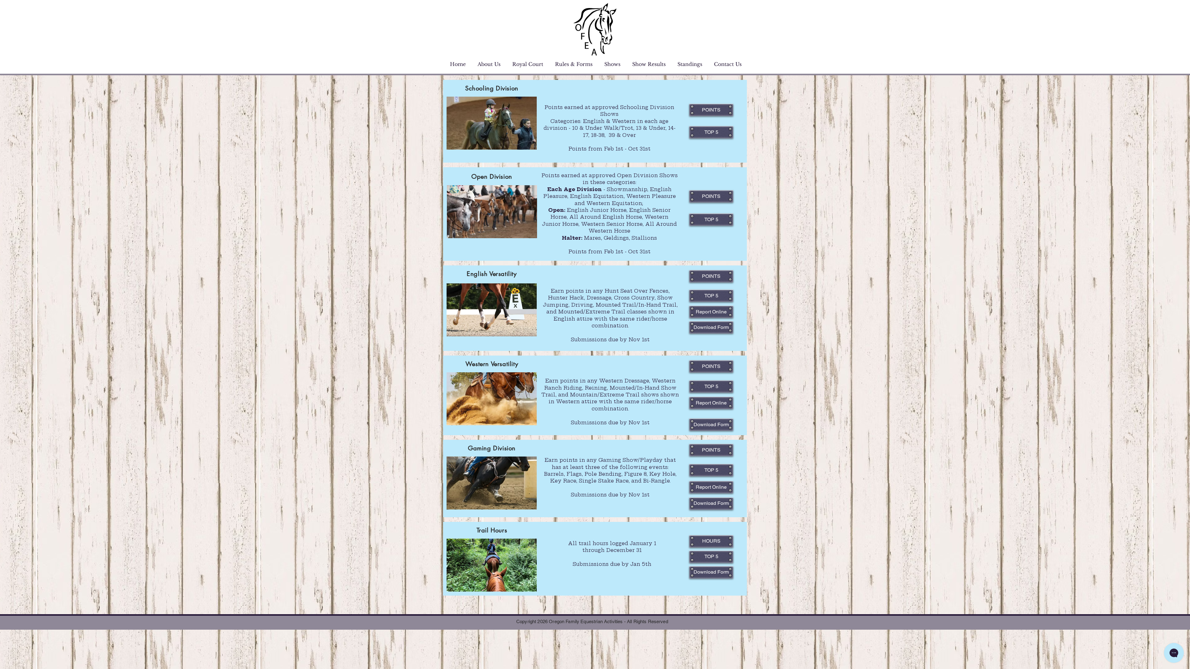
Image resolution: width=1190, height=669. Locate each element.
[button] (711, 132)
